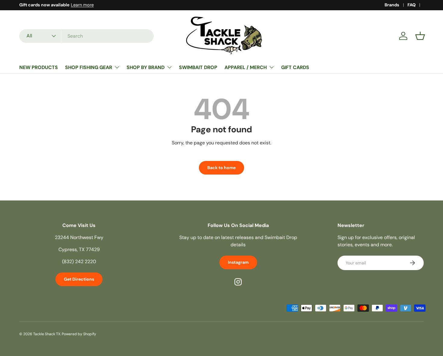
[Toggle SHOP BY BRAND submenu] (169, 67)
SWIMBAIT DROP (198, 67)
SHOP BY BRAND (146, 67)
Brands (392, 5)
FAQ (411, 5)
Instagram (238, 262)
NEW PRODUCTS (38, 67)
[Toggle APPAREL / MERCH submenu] (271, 67)
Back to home (221, 167)
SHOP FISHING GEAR (88, 67)
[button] (420, 36)
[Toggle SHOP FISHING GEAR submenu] (117, 67)
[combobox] (86, 36)
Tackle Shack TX (46, 334)
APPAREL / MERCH (246, 67)
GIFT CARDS (295, 67)
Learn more (82, 5)
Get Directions (79, 279)
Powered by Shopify (79, 334)
